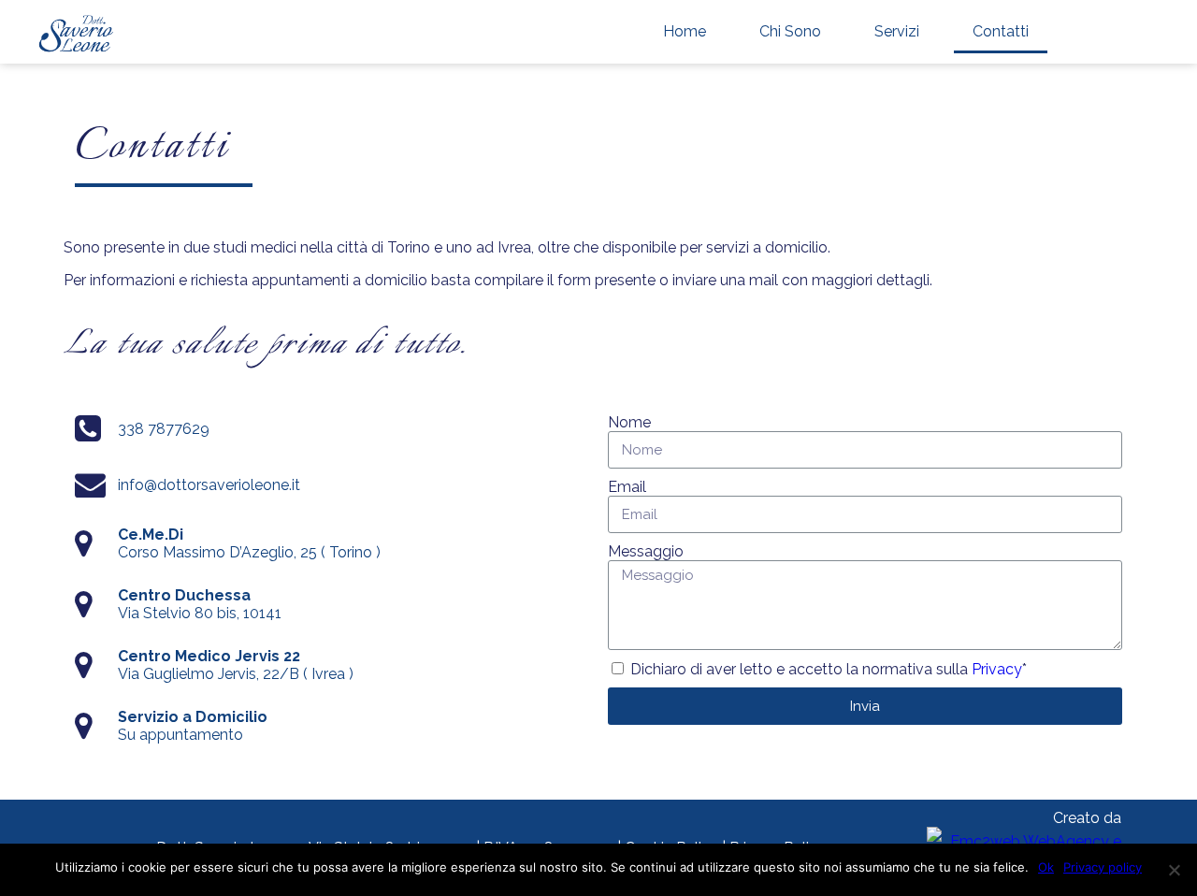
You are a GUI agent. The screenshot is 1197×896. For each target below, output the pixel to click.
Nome (629, 422)
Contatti (1001, 31)
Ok (1046, 867)
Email (627, 487)
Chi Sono (790, 31)
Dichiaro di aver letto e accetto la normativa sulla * (828, 669)
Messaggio (646, 551)
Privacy (997, 669)
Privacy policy (1102, 867)
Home (684, 31)
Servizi (896, 31)
